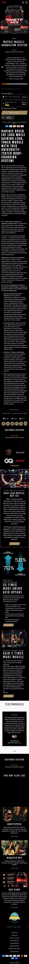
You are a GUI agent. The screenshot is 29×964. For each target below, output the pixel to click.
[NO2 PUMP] (14, 879)
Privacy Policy (14, 951)
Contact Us (14, 935)
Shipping (7, 51)
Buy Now (14, 543)
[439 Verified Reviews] (14, 923)
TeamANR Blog (14, 943)
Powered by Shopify (15, 962)
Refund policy (14, 940)
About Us (14, 932)
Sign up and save (14, 927)
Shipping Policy (14, 946)
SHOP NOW (14, 836)
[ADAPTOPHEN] (14, 814)
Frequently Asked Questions (14, 413)
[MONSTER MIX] (14, 847)
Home (14, 38)
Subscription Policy (14, 948)
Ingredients (14, 409)
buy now (8, 625)
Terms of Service (14, 938)
